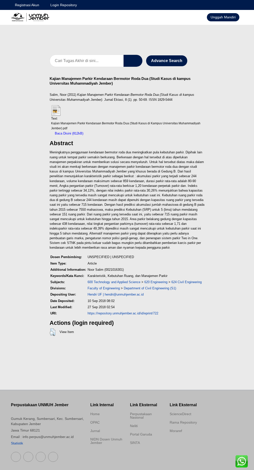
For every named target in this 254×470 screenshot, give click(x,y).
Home (95, 414)
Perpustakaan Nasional (141, 415)
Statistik (17, 443)
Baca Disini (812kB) (68, 133)
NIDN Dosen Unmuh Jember (106, 440)
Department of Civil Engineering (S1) (150, 288)
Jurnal (95, 431)
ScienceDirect (180, 414)
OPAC (95, 422)
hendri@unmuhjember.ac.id (124, 294)
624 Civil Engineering (186, 282)
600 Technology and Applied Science (114, 282)
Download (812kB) (99, 133)
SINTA (135, 442)
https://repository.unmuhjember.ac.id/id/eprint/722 (123, 313)
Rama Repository (183, 422)
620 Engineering (155, 282)
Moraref (176, 431)
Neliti (134, 426)
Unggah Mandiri (223, 17)
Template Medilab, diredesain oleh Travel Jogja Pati (144, 454)
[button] (52, 332)
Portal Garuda (141, 434)
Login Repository (63, 5)
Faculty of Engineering (104, 288)
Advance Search (166, 61)
